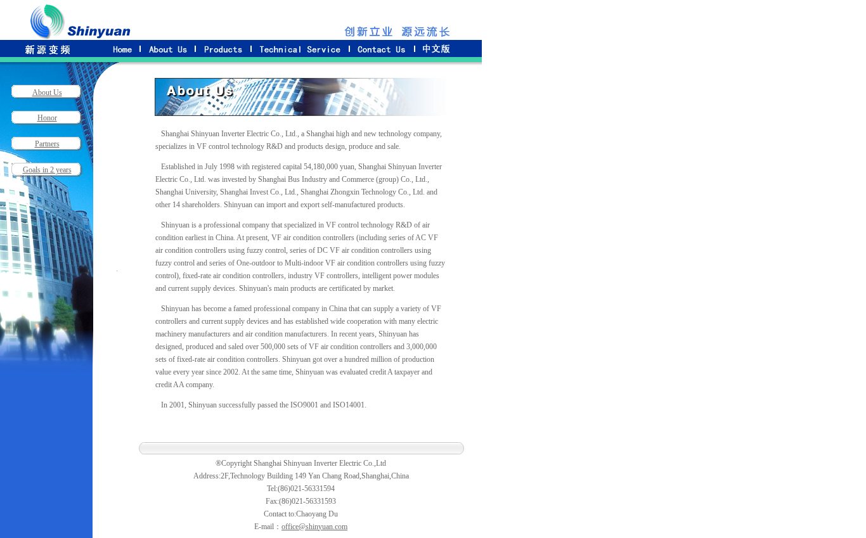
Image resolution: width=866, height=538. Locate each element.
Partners (47, 143)
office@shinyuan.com (314, 526)
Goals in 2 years (47, 169)
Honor (47, 117)
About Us (47, 92)
